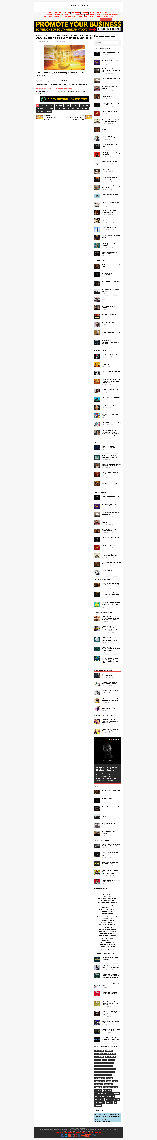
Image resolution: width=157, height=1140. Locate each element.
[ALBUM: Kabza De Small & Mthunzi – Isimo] (97, 255)
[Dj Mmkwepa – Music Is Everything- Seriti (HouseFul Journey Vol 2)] (97, 723)
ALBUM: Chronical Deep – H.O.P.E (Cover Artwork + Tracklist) (109, 447)
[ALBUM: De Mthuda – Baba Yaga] (97, 230)
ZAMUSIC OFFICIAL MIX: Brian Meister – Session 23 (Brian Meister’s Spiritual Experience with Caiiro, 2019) (110, 629)
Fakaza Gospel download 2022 (107, 937)
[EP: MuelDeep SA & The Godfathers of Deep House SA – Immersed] (97, 344)
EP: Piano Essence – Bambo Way (111, 281)
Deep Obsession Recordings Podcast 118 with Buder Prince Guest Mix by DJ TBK (111, 993)
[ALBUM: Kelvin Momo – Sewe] (97, 197)
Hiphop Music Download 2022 (107, 931)
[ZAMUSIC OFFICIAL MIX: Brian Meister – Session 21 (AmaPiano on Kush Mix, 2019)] (97, 650)
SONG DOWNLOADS (55, 35)
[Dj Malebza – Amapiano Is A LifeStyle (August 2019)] (97, 710)
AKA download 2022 (107, 911)
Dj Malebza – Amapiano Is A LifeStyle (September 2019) (110, 699)
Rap (78, 108)
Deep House (98, 1075)
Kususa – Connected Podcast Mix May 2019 (110, 984)
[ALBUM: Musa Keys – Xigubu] (97, 115)
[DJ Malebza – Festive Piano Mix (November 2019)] (97, 677)
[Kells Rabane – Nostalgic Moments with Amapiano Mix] (97, 1041)
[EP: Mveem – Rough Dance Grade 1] (97, 301)
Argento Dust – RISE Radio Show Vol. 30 (111, 1021)
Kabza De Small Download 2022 (107, 898)
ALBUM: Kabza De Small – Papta (111, 52)
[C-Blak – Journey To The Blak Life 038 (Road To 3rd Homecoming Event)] (97, 874)
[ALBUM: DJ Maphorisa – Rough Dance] (97, 148)
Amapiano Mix (109, 1066)
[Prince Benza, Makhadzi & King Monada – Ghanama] (97, 401)
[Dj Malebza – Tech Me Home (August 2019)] (97, 694)
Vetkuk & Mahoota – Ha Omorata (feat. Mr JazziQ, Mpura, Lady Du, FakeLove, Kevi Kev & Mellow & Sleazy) (111, 433)
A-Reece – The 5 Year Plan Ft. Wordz (110, 414)
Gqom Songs (107, 1087)
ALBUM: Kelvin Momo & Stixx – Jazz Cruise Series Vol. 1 (110, 178)
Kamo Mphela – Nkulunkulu (110, 406)
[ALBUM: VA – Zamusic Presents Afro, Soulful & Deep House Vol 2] (97, 596)
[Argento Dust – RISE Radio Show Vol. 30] (97, 1024)
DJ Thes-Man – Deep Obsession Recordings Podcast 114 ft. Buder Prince (111, 1003)
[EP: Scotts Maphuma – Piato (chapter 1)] (97, 90)
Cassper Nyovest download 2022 (107, 909)
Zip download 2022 (107, 915)
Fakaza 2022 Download (107, 928)
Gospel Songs (108, 1084)
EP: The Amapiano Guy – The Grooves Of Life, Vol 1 (110, 61)
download (59, 105)
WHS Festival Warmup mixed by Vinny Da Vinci (111, 958)
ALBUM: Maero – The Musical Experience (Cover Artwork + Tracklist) (110, 483)
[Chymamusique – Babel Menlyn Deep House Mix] (97, 883)
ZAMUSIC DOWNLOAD (42, 35)
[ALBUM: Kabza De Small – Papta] (97, 55)
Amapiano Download (107, 904)
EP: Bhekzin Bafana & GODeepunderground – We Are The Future (111, 332)
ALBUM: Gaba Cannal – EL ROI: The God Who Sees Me (110, 103)
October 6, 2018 (42, 41)
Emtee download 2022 (107, 920)
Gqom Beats (98, 1087)
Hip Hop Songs (42, 108)
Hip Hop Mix (75, 105)
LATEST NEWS (98, 442)
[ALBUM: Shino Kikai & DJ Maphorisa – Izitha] (97, 214)
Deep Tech (109, 1078)
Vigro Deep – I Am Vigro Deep (110, 354)
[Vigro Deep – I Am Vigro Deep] (97, 358)
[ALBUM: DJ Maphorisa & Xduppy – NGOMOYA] (97, 156)
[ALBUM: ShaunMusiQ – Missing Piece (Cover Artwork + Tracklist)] (97, 475)
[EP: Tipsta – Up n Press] (97, 326)
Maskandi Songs (110, 1099)
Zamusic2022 (107, 896)
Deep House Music (99, 1078)
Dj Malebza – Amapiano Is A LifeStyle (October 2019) (110, 682)
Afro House (108, 1050)
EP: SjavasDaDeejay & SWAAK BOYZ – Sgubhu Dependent (110, 120)
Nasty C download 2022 (107, 907)
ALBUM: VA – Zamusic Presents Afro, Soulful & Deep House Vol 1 (111, 604)
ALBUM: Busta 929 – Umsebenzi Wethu (111, 236)
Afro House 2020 (110, 1054)
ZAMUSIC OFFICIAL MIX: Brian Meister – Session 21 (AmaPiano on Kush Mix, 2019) (111, 648)
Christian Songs (99, 1072)
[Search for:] (107, 42)
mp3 (73, 108)
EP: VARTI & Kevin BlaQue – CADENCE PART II (109, 315)
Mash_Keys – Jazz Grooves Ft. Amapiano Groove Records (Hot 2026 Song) (111, 70)
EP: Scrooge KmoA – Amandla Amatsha (110, 290)
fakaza (67, 105)
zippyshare (98, 1105)
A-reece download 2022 (107, 906)
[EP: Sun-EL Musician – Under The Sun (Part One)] (97, 98)
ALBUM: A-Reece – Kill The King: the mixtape (111, 186)
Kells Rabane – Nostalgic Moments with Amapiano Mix (110, 1038)
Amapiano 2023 (109, 1063)
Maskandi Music (99, 1099)
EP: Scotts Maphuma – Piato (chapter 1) (110, 87)
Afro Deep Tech (99, 1050)
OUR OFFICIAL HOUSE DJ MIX (103, 613)
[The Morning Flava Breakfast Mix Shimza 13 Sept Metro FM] (97, 969)
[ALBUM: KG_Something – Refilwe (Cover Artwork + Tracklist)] (97, 467)
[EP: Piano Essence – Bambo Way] (97, 284)
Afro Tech (97, 1060)
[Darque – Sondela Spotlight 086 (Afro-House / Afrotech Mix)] (97, 847)
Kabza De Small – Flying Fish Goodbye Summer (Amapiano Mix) (110, 854)
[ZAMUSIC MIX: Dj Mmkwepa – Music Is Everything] (97, 732)
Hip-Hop (50, 108)
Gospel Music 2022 (107, 939)
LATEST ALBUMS (99, 261)
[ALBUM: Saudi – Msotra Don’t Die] (97, 222)
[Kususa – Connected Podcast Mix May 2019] (97, 987)
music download (107, 918)
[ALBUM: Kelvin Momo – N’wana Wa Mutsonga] (97, 81)
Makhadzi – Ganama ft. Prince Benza (110, 390)
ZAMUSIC (50, 41)
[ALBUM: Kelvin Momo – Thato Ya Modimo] (97, 131)
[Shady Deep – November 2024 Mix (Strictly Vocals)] (97, 865)
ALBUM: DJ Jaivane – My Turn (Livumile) (110, 244)
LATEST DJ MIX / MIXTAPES (102, 840)
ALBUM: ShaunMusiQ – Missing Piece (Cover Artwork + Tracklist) (111, 474)
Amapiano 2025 (99, 1066)
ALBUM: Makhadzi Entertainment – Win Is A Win (110, 137)
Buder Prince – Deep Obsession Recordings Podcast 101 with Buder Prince (111, 1013)
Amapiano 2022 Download (107, 900)
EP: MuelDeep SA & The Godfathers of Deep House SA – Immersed (111, 342)
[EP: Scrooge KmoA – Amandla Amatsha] (97, 293)
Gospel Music (98, 1084)
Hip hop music (85, 105)
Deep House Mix (107, 1075)
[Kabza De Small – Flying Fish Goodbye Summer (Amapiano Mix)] (97, 856)
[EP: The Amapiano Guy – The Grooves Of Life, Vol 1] (97, 64)
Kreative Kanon (91, 1131)
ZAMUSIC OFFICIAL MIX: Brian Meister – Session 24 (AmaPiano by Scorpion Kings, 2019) (111, 618)
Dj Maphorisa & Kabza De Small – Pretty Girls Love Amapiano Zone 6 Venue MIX (111, 381)
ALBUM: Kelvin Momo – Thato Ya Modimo (111, 128)
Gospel (115, 1081)
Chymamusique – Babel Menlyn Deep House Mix (111, 880)
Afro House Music (110, 1057)
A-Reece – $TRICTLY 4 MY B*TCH (111, 422)
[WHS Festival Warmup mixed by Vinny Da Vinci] (97, 961)
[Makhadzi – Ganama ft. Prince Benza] (97, 392)
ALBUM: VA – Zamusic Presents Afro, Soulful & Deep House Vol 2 (111, 594)
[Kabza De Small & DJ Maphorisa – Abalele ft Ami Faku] (97, 374)
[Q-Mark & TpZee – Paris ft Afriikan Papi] (97, 366)
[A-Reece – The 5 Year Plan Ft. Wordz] (97, 417)
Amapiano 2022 (99, 1063)
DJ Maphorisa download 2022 (107, 929)
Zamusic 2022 (107, 895)
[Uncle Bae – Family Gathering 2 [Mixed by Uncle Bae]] (97, 1032)
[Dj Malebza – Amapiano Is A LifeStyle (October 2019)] (97, 685)
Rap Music (85, 108)
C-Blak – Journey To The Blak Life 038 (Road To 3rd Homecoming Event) (110, 872)
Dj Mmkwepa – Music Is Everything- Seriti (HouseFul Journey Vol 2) (110, 721)
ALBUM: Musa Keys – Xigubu (110, 111)
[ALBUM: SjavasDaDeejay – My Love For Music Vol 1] (97, 206)
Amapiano (111, 1060)
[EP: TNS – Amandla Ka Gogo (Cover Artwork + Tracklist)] (97, 459)
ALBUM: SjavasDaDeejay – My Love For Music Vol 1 (110, 203)
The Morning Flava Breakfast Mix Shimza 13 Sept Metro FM (110, 966)
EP (103, 1081)
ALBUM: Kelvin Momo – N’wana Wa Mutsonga (111, 79)
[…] (102, 780)
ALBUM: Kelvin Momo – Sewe (110, 194)
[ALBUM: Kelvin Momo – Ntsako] (97, 164)
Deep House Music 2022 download (107, 948)
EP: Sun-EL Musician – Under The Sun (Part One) (110, 95)
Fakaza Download (107, 926)
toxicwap (109, 1102)
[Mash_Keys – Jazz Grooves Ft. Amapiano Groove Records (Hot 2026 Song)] (97, 72)
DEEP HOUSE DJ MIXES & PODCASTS (105, 954)
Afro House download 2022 (107, 933)
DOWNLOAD (65, 35)
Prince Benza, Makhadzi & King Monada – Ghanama (111, 398)
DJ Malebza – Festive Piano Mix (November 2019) (111, 674)
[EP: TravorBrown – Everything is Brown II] (97, 268)
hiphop (58, 108)
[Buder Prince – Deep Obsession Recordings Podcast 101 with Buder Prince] (97, 1014)
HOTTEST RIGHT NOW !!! (102, 48)
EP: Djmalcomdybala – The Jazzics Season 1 (109, 273)
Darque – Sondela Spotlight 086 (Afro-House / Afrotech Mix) (111, 845)
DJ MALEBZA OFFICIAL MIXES (103, 670)
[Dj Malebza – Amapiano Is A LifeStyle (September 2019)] (97, 702)
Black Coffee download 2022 (107, 924)
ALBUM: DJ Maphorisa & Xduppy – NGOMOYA (111, 153)
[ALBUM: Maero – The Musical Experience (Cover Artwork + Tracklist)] (97, 485)
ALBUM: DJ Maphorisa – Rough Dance (110, 145)
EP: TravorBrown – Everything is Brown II (111, 265)
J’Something (66, 108)
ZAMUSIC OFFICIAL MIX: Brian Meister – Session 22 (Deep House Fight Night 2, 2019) (110, 639)
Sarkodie (40, 111)
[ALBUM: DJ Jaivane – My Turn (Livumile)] (97, 247)
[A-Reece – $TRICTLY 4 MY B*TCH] (97, 425)
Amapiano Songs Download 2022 (107, 902)
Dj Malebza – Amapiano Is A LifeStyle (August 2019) (110, 707)
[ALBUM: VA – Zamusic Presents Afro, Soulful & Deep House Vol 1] (97, 606)
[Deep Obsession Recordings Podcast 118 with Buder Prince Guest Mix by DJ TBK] (97, 995)
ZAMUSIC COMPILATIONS (102, 579)
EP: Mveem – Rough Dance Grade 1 (109, 298)
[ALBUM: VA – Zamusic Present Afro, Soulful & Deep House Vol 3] (97, 586)
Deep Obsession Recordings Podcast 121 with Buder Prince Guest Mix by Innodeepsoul (111, 975)
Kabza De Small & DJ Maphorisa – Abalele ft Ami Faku (111, 372)
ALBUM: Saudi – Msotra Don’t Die (110, 219)
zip (115, 1102)
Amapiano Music (99, 1069)
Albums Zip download (107, 950)
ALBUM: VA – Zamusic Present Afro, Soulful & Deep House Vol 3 (111, 584)
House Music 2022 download (107, 946)
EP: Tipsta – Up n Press (108, 322)
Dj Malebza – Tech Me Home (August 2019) (110, 691)
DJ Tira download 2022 (107, 922)
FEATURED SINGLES (100, 351)
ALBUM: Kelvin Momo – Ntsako (111, 161)
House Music (108, 1093)
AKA (42, 105)
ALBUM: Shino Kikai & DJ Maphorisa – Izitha (109, 211)
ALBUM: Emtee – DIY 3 (108, 169)
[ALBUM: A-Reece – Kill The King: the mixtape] (97, 189)
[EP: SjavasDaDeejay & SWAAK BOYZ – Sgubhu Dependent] (97, 123)
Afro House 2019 (99, 1054)
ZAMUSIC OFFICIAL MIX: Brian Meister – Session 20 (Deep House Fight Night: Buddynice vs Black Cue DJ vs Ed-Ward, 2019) (110, 660)
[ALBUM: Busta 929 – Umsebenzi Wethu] (97, 239)
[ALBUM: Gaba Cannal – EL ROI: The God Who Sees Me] (97, 106)
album (104, 1060)
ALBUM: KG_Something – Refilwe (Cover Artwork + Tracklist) (111, 464)
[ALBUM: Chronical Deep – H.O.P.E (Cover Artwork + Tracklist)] (97, 449)
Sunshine (48, 111)
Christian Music (110, 1069)
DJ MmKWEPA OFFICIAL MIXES (103, 716)
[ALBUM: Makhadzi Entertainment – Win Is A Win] (97, 139)
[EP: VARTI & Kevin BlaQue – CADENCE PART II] (97, 317)
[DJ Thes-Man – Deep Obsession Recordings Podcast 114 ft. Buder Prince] (97, 1005)
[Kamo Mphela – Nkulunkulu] (97, 409)
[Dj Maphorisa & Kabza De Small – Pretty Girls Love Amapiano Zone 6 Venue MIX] (97, 383)
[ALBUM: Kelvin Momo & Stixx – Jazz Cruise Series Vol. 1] (97, 181)
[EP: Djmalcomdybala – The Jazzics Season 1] (97, 276)
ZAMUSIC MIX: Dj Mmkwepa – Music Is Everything (110, 730)
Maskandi (116, 1093)
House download (107, 940)
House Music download (107, 942)
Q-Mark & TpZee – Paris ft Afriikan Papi (109, 363)
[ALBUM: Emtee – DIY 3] (97, 172)
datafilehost (49, 105)
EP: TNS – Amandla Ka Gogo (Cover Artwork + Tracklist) (110, 456)
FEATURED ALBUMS (100, 492)
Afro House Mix (99, 1057)
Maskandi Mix (111, 1096)
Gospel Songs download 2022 (107, 935)
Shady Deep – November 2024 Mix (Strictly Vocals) (110, 862)
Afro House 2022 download (107, 944)
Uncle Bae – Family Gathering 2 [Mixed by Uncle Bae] (111, 1030)
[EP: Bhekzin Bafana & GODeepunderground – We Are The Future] (97, 334)
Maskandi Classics (100, 1096)
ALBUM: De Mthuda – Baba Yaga (111, 227)
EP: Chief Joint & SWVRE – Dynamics (109, 306)
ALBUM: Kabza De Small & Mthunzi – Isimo (109, 252)
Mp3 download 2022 (107, 913)
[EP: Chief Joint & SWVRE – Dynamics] (97, 309)
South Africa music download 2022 (107, 917)
